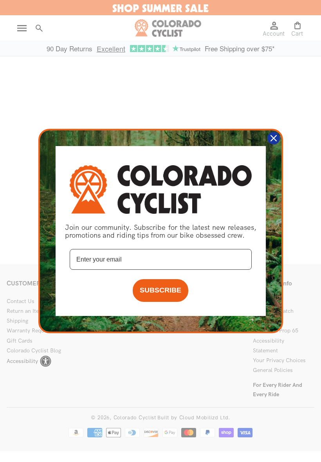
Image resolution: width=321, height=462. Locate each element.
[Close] (273, 138)
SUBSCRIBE (160, 290)
